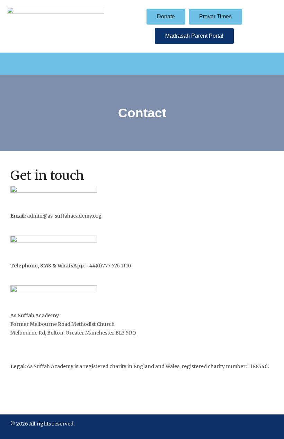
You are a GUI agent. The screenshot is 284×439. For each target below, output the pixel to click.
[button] (142, 63)
